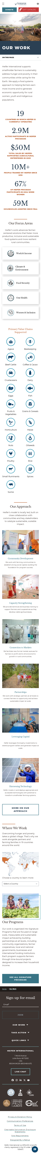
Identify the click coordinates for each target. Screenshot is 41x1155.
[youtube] (28, 1080)
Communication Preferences (20, 1121)
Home (4, 989)
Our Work (12, 989)
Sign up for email (20, 998)
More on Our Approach (20, 809)
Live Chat (20, 1072)
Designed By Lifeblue (20, 1140)
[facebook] (13, 1080)
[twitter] (24, 1080)
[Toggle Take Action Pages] (28, 1033)
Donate (9, 10)
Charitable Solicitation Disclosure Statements (20, 1131)
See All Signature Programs (20, 978)
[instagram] (17, 1080)
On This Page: (8, 57)
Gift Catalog (29, 10)
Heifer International (20, 1051)
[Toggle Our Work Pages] (27, 1025)
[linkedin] (20, 1080)
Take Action (18, 1033)
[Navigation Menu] (3, 3)
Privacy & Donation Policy (20, 1117)
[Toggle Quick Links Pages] (28, 1040)
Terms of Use (20, 1125)
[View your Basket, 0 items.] (34, 4)
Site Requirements (20, 1136)
